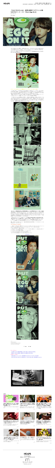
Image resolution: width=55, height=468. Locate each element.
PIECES (13, 13)
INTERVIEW (34, 425)
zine (15, 13)
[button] (27, 459)
